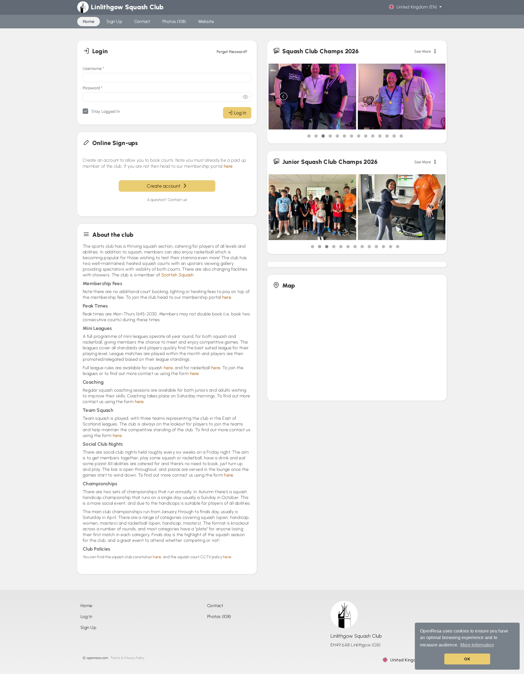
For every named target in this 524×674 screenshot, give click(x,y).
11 (380, 136)
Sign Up (88, 627)
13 (394, 136)
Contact (215, 605)
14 (401, 136)
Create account (165, 186)
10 (372, 136)
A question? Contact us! (167, 199)
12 (387, 136)
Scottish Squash (177, 274)
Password (93, 87)
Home (86, 605)
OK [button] (467, 659)
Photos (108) (219, 616)
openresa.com (97, 658)
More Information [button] (477, 645)
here (228, 166)
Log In (240, 113)
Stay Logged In (105, 111)
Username (93, 68)
